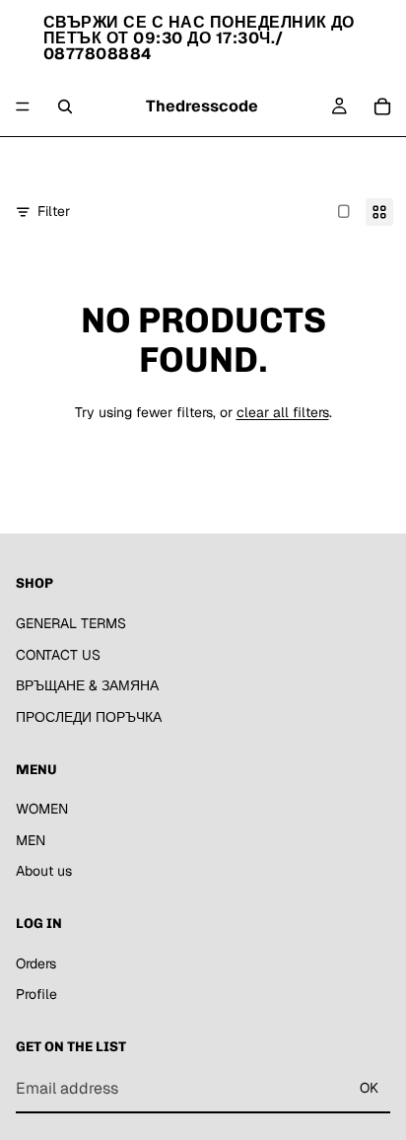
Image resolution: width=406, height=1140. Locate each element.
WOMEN (145, 161)
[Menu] (22, 106)
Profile (36, 995)
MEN (201, 161)
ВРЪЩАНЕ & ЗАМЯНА (87, 685)
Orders (36, 963)
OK (369, 1088)
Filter (53, 211)
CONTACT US (58, 655)
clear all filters (283, 412)
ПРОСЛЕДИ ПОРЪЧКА (89, 717)
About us (259, 161)
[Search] (65, 106)
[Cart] (382, 106)
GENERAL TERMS (71, 623)
